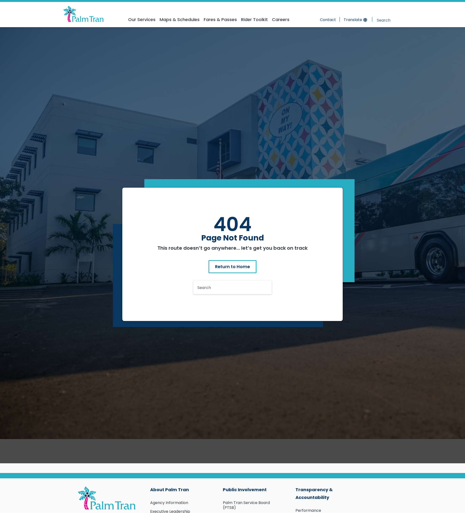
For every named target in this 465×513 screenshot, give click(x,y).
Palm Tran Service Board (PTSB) (246, 505)
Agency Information (169, 502)
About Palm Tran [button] (169, 490)
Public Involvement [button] (245, 490)
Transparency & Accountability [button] (314, 493)
